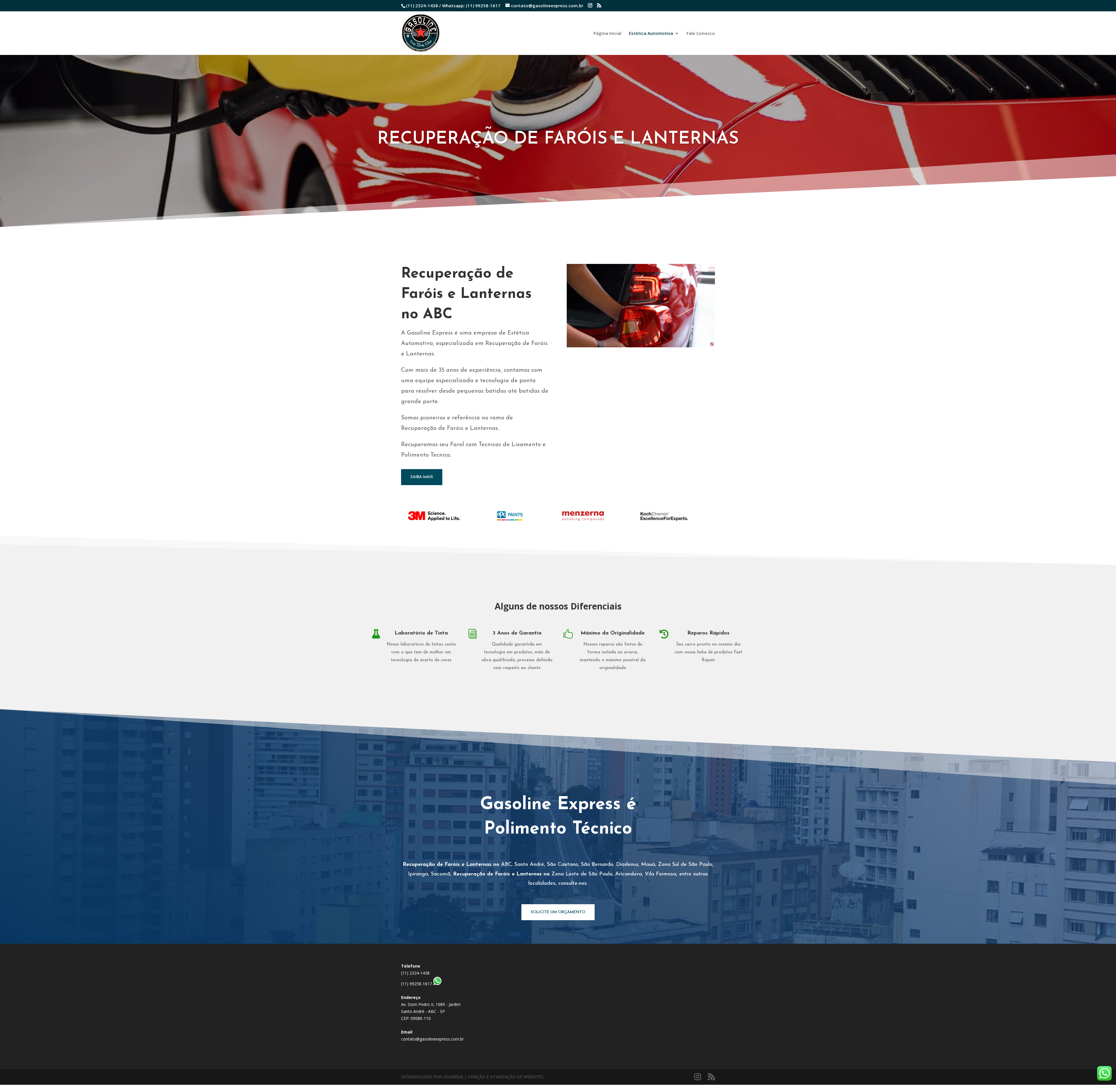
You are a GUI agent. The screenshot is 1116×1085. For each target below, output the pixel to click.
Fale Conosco (700, 33)
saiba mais (421, 477)
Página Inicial (607, 33)
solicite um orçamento (558, 912)
